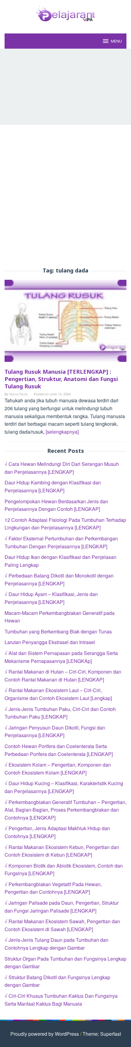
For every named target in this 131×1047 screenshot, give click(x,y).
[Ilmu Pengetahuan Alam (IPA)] (65, 12)
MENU (116, 41)
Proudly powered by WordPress (44, 1033)
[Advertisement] (65, 87)
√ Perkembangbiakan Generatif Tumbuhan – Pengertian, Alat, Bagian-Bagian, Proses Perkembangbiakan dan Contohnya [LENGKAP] (65, 810)
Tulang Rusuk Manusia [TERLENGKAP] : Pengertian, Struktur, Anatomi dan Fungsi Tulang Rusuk (61, 379)
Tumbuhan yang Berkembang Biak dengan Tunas (58, 631)
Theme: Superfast (102, 1033)
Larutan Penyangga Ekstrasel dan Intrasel (50, 642)
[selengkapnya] (62, 431)
